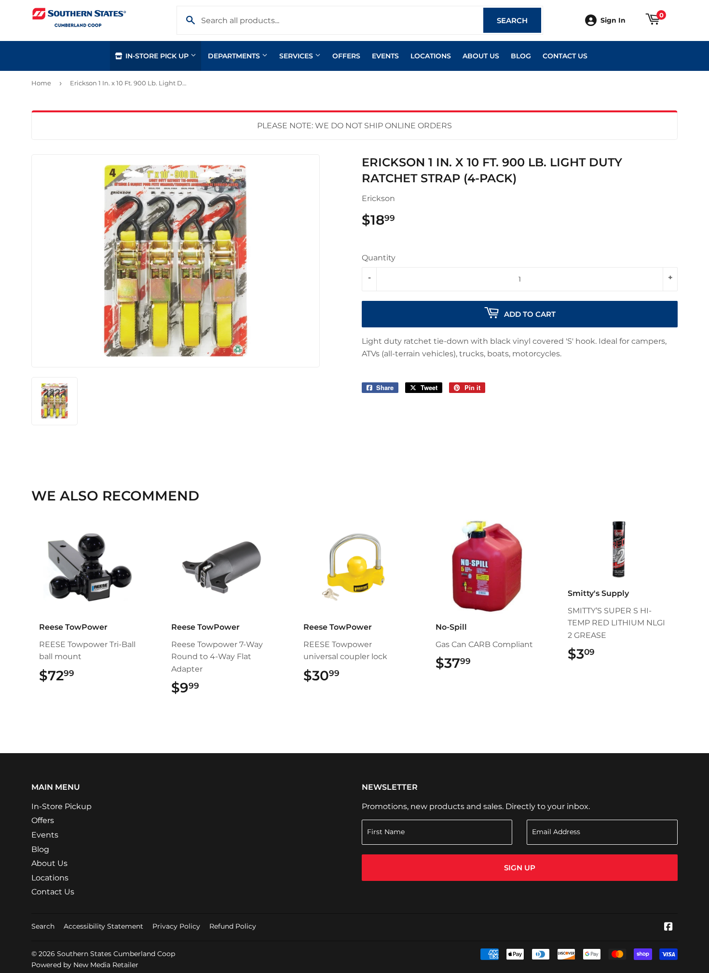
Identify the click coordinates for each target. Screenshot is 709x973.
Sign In (613, 20)
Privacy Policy (176, 926)
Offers (346, 56)
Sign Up (519, 867)
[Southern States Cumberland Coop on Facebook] (668, 927)
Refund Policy (232, 926)
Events (385, 56)
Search (519, 20)
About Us (481, 56)
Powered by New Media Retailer (84, 965)
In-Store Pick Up (157, 56)
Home (41, 83)
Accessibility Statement (103, 926)
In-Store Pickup (61, 806)
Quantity (378, 257)
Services (297, 56)
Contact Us (565, 56)
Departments (235, 56)
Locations (430, 56)
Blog (521, 56)
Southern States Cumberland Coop (116, 954)
